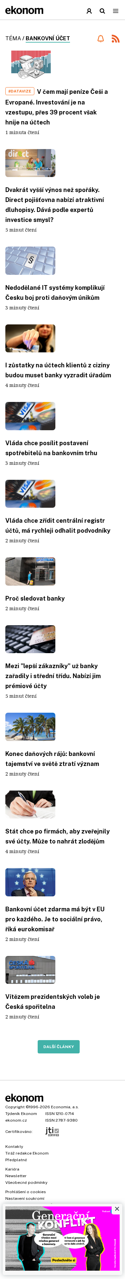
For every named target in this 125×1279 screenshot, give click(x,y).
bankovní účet (48, 38)
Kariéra (12, 1169)
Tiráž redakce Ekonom (27, 1153)
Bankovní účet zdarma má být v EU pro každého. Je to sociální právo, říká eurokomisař (55, 919)
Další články (58, 1046)
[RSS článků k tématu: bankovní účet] (116, 39)
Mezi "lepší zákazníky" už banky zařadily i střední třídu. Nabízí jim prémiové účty (53, 675)
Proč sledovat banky (35, 598)
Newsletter (16, 1176)
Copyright (15, 1107)
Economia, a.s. (65, 1107)
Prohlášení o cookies (25, 1191)
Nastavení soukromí (24, 1198)
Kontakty (14, 1146)
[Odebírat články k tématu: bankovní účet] (100, 39)
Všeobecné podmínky (26, 1182)
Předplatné (16, 1160)
